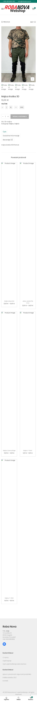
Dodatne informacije (11, 136)
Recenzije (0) (8, 140)
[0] (33, 9)
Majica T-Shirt (27, 450)
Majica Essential (9, 301)
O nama (5, 657)
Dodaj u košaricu (20, 116)
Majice (11, 124)
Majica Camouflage (9, 450)
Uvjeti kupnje (7, 661)
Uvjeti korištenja (22, 692)
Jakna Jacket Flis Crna (28, 302)
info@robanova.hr (24, 1)
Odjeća (16, 124)
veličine (4, 104)
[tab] (18, 131)
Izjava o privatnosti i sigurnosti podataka (17, 674)
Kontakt (5, 681)
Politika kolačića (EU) (9, 677)
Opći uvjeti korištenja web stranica (14, 664)
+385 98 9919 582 (9, 1)
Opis (4, 132)
